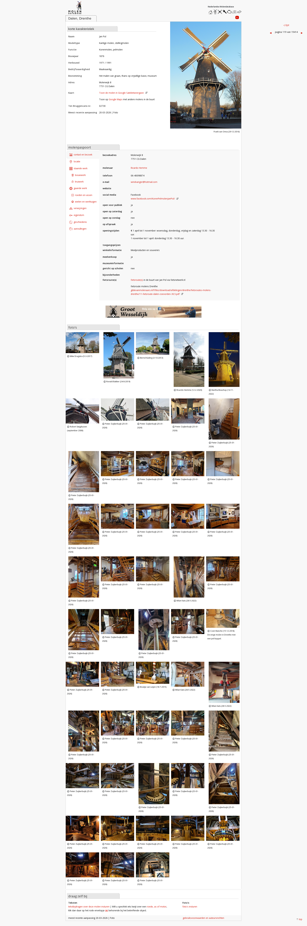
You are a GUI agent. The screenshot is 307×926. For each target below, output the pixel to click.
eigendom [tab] (79, 215)
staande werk (80, 168)
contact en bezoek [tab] (83, 154)
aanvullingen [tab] (80, 228)
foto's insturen (189, 906)
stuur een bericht (240, 11)
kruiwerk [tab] (79, 181)
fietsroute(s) (137, 279)
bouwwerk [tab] (80, 175)
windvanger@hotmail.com (144, 181)
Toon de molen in (121, 92)
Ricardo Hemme (139, 167)
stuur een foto (234, 11)
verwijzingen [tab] (80, 208)
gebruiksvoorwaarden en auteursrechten (203, 917)
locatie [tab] (77, 161)
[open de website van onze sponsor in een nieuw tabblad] (153, 313)
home (211, 10)
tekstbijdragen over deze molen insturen (89, 906)
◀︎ (271, 32)
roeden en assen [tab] (83, 195)
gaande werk (80, 188)
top (300, 919)
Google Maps (115, 99)
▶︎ (302, 32)
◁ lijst (286, 25)
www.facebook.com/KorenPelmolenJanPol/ (153, 198)
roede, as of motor (156, 906)
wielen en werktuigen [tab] (86, 201)
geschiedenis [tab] (80, 221)
